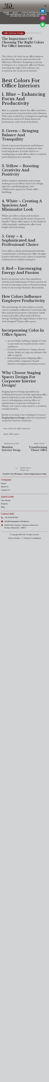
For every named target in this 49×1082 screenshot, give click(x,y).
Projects (4, 504)
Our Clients (5, 500)
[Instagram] (42, 18)
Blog (3, 507)
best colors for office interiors (17, 428)
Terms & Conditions (32, 538)
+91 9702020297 (11, 518)
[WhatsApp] (42, 24)
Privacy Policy (14, 538)
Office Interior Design (13, 33)
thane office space (11, 434)
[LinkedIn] (42, 11)
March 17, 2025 (33, 33)
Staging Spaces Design (13, 418)
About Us (4, 487)
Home (3, 483)
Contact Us (5, 490)
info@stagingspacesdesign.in (17, 521)
